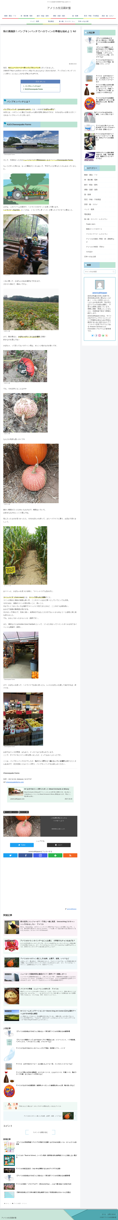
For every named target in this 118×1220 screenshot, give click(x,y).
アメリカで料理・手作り (95, 247)
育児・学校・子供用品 (92, 199)
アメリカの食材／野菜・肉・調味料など (100, 240)
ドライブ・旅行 (24, 812)
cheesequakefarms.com (15, 782)
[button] (113, 272)
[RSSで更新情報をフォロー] (70, 855)
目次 (37, 81)
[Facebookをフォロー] (25, 855)
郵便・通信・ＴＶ (91, 175)
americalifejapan (99, 293)
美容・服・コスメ (91, 204)
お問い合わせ (112, 1214)
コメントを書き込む (40, 1132)
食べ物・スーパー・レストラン (95, 219)
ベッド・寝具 (89, 209)
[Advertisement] (40, 47)
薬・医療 (87, 194)
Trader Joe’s (90, 224)
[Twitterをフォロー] (10, 855)
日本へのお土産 (90, 257)
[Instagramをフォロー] (40, 855)
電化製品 (87, 214)
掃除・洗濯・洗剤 (91, 190)
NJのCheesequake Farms (34, 89)
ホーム (104, 1214)
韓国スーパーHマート (94, 229)
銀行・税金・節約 (91, 185)
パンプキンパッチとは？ (33, 86)
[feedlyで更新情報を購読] (55, 855)
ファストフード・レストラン (97, 234)
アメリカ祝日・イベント (11, 812)
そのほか (89, 252)
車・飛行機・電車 (91, 180)
